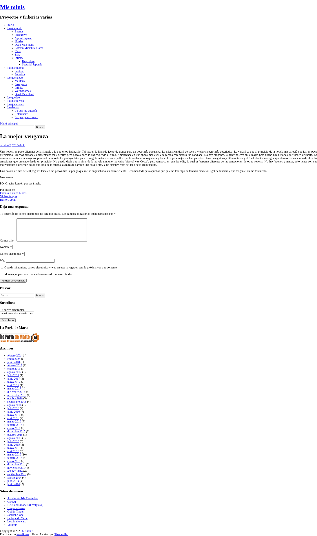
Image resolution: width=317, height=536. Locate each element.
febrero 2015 (14, 457)
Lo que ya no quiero (26, 117)
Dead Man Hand (24, 44)
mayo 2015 (13, 447)
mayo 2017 (13, 381)
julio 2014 (13, 480)
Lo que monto (15, 67)
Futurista (20, 74)
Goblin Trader (15, 511)
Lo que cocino (15, 104)
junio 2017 (13, 378)
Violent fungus (8, 196)
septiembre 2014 (16, 474)
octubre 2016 (15, 398)
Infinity (19, 57)
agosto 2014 (14, 477)
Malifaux (20, 81)
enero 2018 (13, 368)
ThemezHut (61, 534)
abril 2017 (13, 385)
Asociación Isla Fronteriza (22, 498)
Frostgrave (21, 34)
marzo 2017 (14, 388)
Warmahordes (23, 90)
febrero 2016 (14, 424)
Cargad (11, 501)
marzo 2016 (14, 421)
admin (21, 145)
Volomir (12, 524)
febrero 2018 (14, 365)
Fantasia (19, 71)
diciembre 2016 (16, 391)
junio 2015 (13, 444)
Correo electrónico (12, 253)
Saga (17, 54)
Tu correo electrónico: (12, 309)
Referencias (21, 114)
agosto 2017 (14, 372)
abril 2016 (13, 418)
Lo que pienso (15, 100)
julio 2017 (13, 375)
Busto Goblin (8, 199)
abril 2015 (13, 451)
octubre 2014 (15, 471)
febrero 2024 (14, 355)
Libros (22, 193)
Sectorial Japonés (32, 64)
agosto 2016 (14, 405)
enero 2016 (13, 428)
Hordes (19, 41)
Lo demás (13, 107)
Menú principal (9, 123)
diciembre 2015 (16, 431)
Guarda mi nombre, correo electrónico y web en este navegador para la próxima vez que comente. (60, 267)
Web (2, 260)
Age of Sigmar (23, 38)
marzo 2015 (14, 454)
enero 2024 (13, 358)
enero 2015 (13, 461)
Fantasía (5, 193)
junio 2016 (13, 411)
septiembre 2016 (16, 401)
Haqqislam (28, 61)
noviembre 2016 (16, 395)
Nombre (6, 246)
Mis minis (12, 7)
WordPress (23, 534)
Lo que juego (15, 77)
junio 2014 (13, 484)
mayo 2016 (13, 414)
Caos (18, 51)
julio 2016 (13, 408)
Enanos (19, 31)
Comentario (8, 240)
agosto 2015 (14, 438)
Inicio (10, 24)
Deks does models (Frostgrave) (25, 504)
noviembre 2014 (16, 467)
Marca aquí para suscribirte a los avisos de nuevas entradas (38, 274)
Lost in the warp (16, 521)
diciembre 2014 (16, 464)
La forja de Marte (17, 518)
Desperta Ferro (16, 508)
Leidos (14, 193)
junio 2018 (13, 362)
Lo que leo (13, 97)
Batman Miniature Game (29, 48)
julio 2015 (13, 441)
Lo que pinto (14, 28)
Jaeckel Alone (15, 514)
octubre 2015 (15, 434)
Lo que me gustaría (26, 110)
